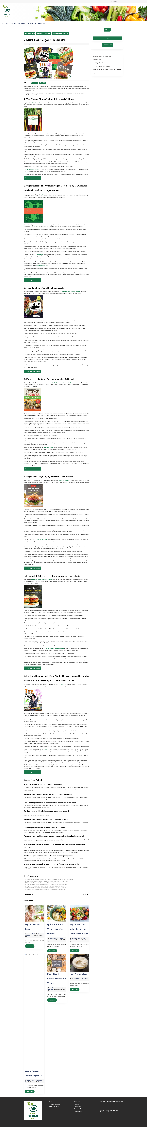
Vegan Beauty (22, 23)
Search (107, 30)
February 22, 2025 (75, 978)
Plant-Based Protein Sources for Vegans (56, 978)
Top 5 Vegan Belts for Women (100, 63)
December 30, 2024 (53, 938)
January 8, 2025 (30, 1080)
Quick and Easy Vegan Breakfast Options (55, 929)
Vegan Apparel (42, 23)
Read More (31, 946)
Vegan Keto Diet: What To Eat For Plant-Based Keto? (79, 929)
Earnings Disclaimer (54, 1106)
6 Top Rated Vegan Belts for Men (101, 66)
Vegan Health (32, 23)
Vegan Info (5, 23)
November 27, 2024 (31, 933)
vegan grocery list (42, 265)
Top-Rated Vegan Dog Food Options (102, 56)
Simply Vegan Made (30, 33)
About (50, 1101)
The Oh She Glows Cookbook (40, 103)
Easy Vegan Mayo (78, 974)
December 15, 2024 (53, 987)
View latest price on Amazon (32, 177)
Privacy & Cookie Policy (54, 1104)
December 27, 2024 (76, 938)
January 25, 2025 (30, 44)
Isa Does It (61, 684)
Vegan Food (13, 23)
